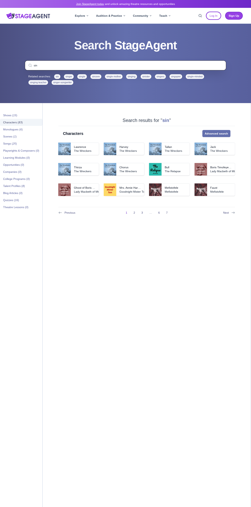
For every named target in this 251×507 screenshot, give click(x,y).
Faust (213, 187)
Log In (213, 15)
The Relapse (173, 171)
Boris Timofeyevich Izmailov (227, 167)
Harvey (123, 146)
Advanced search (216, 133)
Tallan (168, 146)
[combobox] (125, 65)
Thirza (78, 167)
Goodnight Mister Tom (133, 191)
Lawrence (80, 146)
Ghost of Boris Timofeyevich (91, 187)
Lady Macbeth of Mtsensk (226, 171)
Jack (213, 146)
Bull (167, 167)
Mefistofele (171, 187)
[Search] (200, 16)
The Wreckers (82, 150)
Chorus (123, 167)
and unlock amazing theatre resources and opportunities (125, 3)
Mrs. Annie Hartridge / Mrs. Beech (140, 187)
